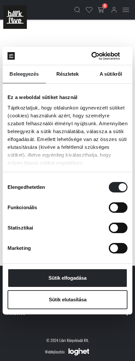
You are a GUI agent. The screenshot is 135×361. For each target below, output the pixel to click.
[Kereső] (77, 10)
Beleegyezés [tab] (24, 74)
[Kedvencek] (89, 10)
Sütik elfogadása (67, 278)
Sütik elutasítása (68, 299)
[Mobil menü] (126, 10)
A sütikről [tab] (111, 74)
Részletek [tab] (67, 74)
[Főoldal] (15, 17)
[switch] (118, 207)
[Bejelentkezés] (114, 10)
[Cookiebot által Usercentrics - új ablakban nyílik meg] (98, 56)
